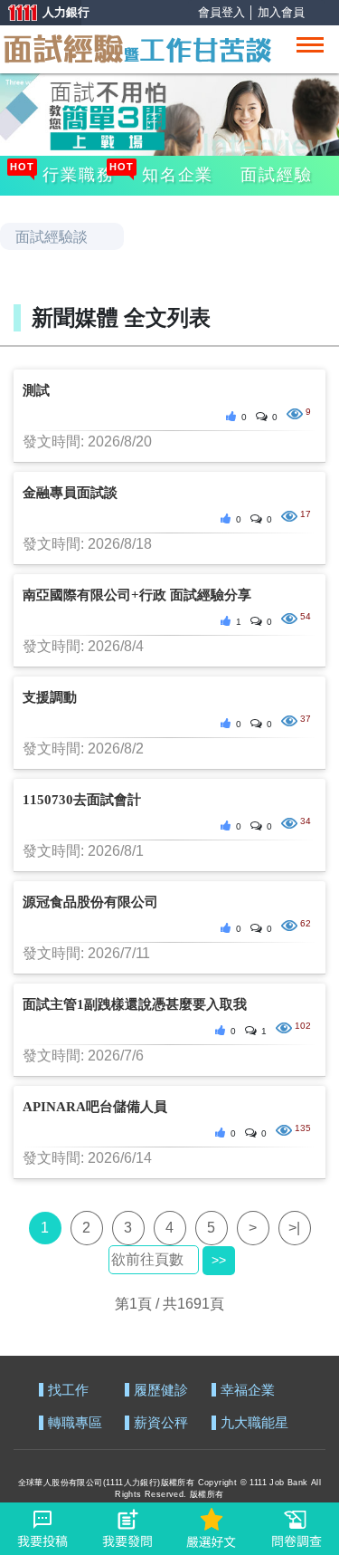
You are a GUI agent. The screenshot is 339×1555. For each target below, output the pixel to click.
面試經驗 (276, 175)
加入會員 (281, 12)
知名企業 (175, 172)
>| (294, 1227)
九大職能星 (254, 1423)
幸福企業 (248, 1390)
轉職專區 (75, 1423)
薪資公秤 (161, 1423)
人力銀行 (40, 14)
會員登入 (221, 12)
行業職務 (76, 172)
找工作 (68, 1390)
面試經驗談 (51, 237)
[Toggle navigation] (310, 44)
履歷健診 (161, 1390)
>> (219, 1260)
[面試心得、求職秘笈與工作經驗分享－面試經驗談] (136, 47)
